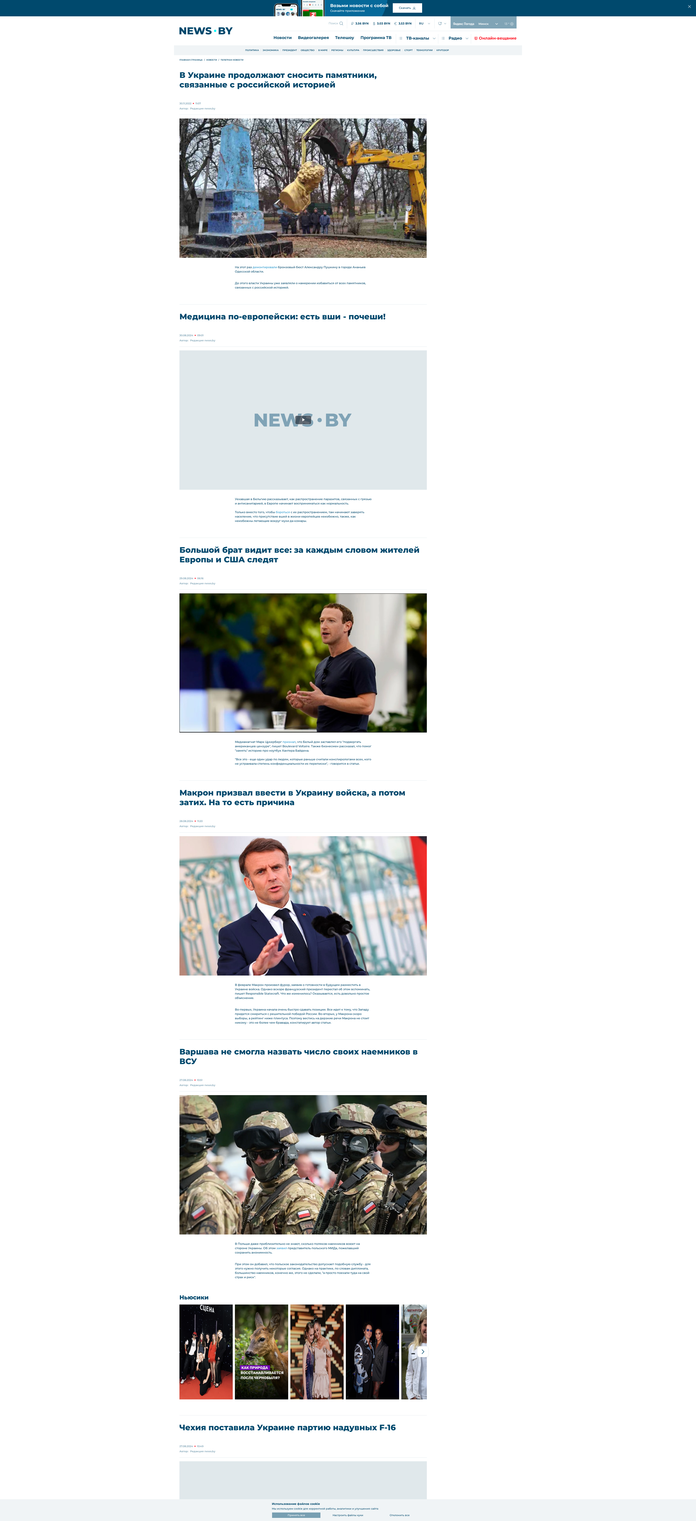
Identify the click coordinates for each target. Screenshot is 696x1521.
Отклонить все (400, 1515)
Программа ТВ (376, 37)
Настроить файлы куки (348, 1515)
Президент (289, 50)
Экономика (271, 50)
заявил (281, 1248)
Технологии (424, 50)
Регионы (337, 50)
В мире (323, 50)
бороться (283, 512)
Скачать (405, 8)
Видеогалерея (313, 37)
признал (289, 742)
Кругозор (442, 50)
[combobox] (425, 23)
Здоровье (394, 50)
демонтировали (265, 267)
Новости (283, 37)
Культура (353, 50)
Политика (252, 50)
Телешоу (344, 37)
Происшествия (373, 50)
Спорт (408, 50)
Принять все (296, 1515)
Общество (307, 50)
